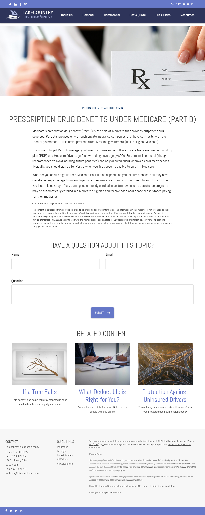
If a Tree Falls (40, 392)
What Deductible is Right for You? (102, 396)
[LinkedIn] (15, 4)
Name (15, 254)
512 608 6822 (185, 4)
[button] (67, 15)
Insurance (62, 447)
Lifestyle (61, 451)
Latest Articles (65, 455)
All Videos (62, 459)
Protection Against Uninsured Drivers (165, 396)
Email (109, 254)
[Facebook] (21, 4)
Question (17, 280)
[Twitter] (9, 4)
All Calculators (65, 463)
